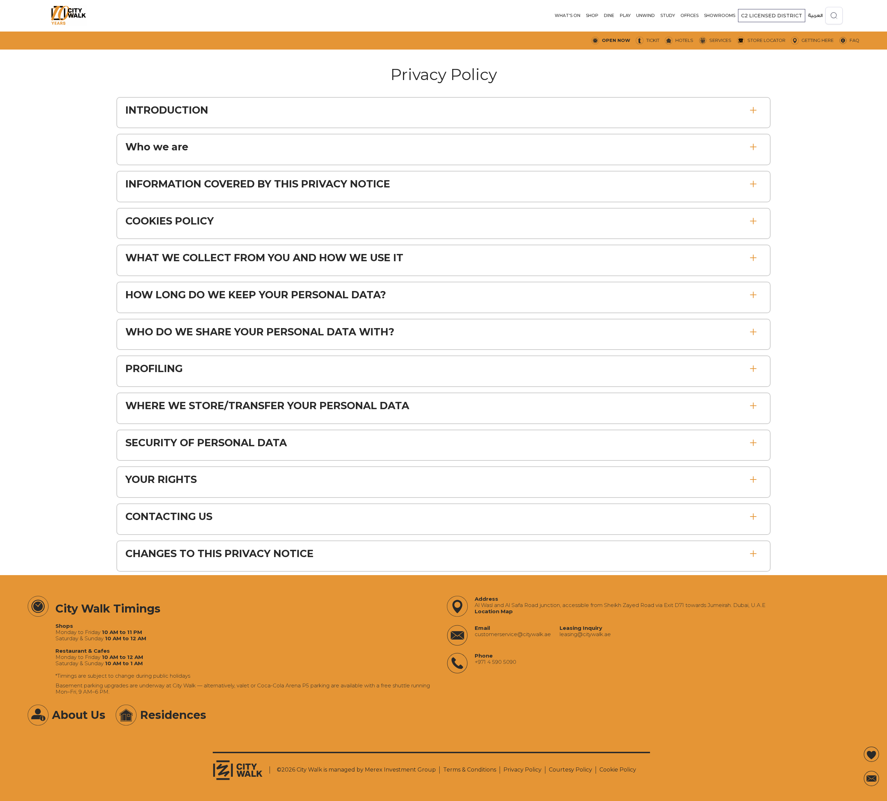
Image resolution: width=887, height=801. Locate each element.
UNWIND (645, 15)
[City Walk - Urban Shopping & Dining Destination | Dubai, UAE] (68, 15)
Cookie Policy (617, 769)
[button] (567, 15)
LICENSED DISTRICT (771, 15)
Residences (173, 715)
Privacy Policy (522, 769)
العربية (815, 15)
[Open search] (834, 15)
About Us (78, 715)
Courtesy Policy (570, 769)
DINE (609, 15)
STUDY (667, 15)
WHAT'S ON (567, 15)
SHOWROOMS (719, 15)
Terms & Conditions (469, 769)
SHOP (592, 15)
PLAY (625, 15)
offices (689, 15)
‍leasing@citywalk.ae (585, 634)
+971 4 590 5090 (495, 662)
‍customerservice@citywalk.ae (513, 634)
